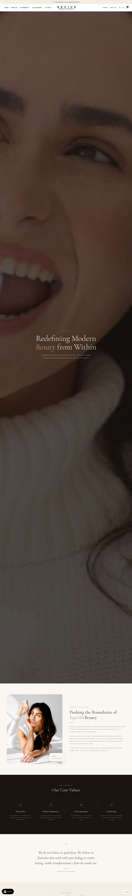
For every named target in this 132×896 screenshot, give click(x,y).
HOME (6, 8)
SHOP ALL (14, 8)
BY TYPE (48, 8)
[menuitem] (7, 8)
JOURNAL (105, 7)
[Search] (123, 7)
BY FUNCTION (37, 8)
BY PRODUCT (24, 8)
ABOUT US (113, 7)
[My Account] (119, 7)
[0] (126, 7)
